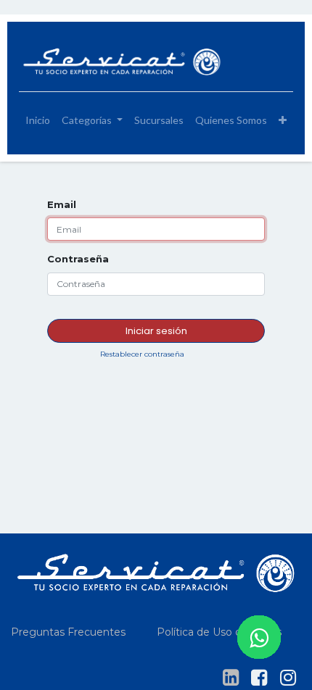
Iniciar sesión (156, 331)
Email (61, 204)
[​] (231, 677)
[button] (282, 120)
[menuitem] (38, 120)
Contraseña (78, 259)
